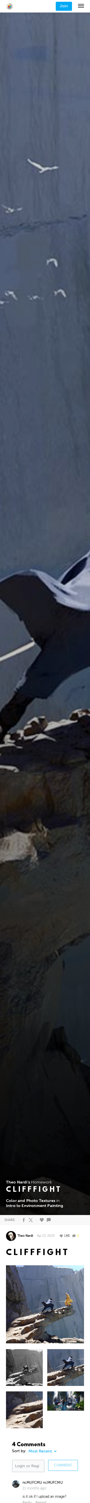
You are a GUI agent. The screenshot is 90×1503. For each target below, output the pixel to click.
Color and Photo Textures (30, 1200)
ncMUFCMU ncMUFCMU (42, 1482)
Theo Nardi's (18, 1182)
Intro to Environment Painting (35, 1206)
